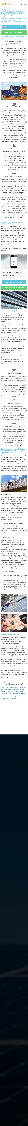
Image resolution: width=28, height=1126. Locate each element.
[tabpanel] (14, 728)
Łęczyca (22, 697)
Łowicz (11, 693)
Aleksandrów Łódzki (19, 693)
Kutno (16, 691)
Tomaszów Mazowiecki (7, 689)
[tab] (14, 727)
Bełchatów (17, 689)
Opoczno (3, 695)
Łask (13, 697)
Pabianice (23, 687)
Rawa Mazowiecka (6, 697)
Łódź (6, 687)
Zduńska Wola (4, 693)
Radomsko (11, 691)
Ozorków (8, 695)
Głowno (17, 697)
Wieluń (2, 687)
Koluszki (3, 698)
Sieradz (21, 691)
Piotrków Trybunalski (14, 687)
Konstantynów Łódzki (18, 695)
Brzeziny (8, 698)
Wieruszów (15, 698)
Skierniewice (4, 691)
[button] (21, 4)
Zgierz (22, 689)
